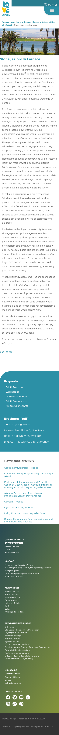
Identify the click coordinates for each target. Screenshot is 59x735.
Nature (44, 22)
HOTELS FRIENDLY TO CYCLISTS (22, 436)
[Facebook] (8, 697)
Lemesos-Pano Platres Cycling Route (24, 430)
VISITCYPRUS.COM (37, 719)
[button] (56, 5)
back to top (6, 352)
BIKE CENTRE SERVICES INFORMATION (27, 442)
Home (18, 22)
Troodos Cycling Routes (17, 424)
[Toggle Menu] (52, 10)
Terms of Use (8, 727)
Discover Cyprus (31, 22)
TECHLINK (48, 727)
